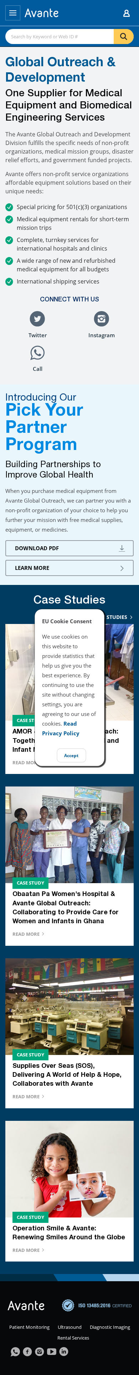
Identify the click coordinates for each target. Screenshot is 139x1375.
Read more (26, 762)
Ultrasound (70, 1327)
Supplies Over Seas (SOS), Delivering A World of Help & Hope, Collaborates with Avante (67, 1075)
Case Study (30, 720)
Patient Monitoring (29, 1327)
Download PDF (37, 548)
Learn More (32, 567)
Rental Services (73, 1338)
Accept (71, 755)
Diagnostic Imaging (110, 1327)
